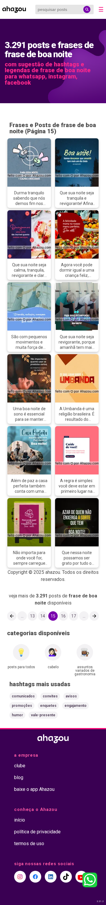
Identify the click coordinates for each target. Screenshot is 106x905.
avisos (71, 696)
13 (32, 616)
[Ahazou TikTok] (66, 877)
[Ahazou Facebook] (35, 877)
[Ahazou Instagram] (20, 877)
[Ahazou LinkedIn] (51, 877)
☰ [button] (101, 9)
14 (42, 616)
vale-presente (43, 715)
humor (17, 715)
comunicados (23, 696)
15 (53, 616)
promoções (22, 706)
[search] (86, 9)
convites (50, 696)
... (22, 616)
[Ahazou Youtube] (81, 877)
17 (73, 616)
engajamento (75, 706)
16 (63, 616)
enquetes (48, 706)
